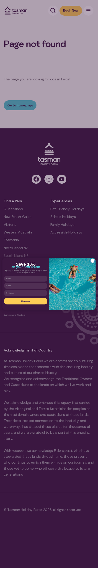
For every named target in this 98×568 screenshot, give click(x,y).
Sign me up (25, 301)
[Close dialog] (92, 261)
